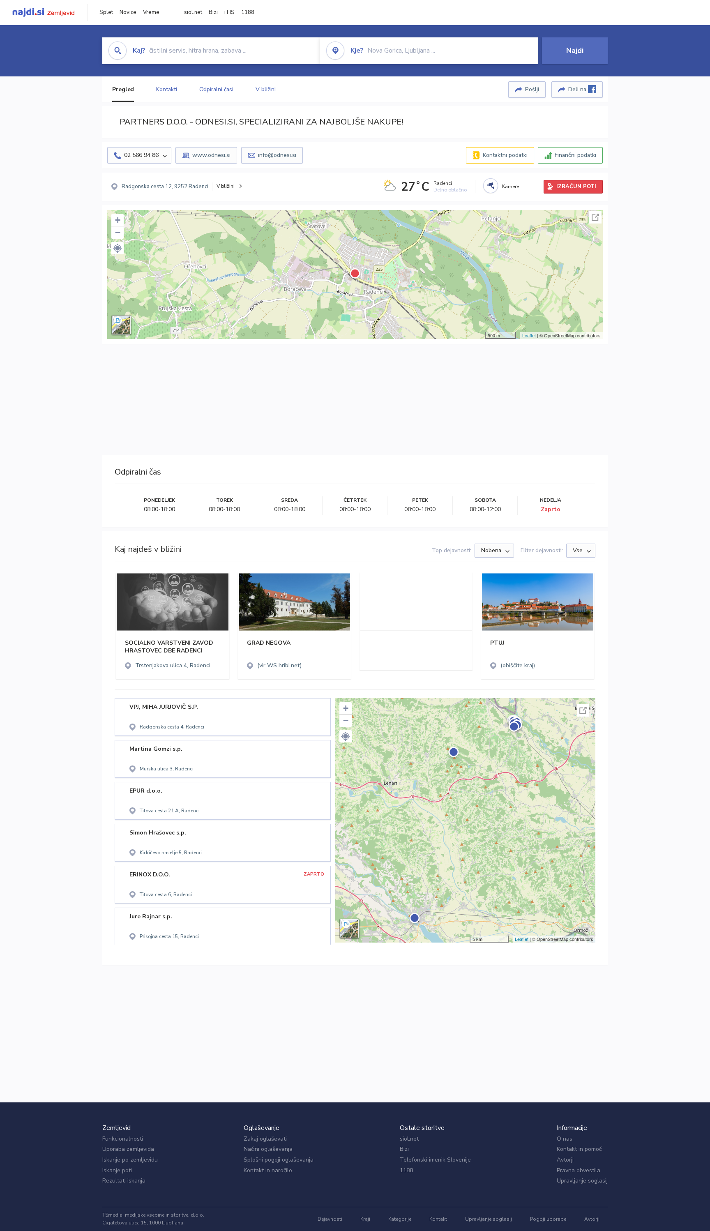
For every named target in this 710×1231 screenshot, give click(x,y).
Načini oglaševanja (268, 1149)
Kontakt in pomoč (579, 1149)
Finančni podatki (575, 155)
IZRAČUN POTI (576, 186)
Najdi (574, 50)
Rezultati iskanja (123, 1181)
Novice (128, 12)
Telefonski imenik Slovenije (435, 1160)
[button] (117, 248)
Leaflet (529, 335)
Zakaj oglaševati (265, 1139)
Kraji (365, 1219)
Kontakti (166, 89)
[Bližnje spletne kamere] (490, 185)
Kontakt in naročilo (268, 1170)
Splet (106, 12)
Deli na (578, 89)
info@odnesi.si (277, 155)
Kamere (510, 186)
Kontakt (438, 1219)
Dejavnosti (330, 1219)
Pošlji (532, 89)
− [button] (117, 232)
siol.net (193, 12)
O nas (564, 1139)
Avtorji (565, 1160)
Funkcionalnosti (122, 1139)
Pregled (123, 89)
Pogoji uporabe (548, 1219)
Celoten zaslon (595, 217)
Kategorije (399, 1219)
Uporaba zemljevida (128, 1149)
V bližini (266, 89)
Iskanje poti (117, 1170)
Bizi (213, 12)
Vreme (151, 12)
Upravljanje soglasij (582, 1181)
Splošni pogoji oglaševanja (279, 1160)
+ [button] (117, 220)
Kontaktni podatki (505, 155)
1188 (247, 12)
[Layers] (121, 325)
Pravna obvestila (578, 1170)
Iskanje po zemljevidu (130, 1160)
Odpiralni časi (216, 89)
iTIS (229, 12)
